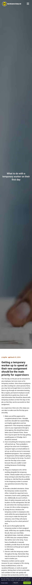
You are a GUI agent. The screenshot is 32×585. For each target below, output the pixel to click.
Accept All (27, 582)
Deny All (16, 582)
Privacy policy (4, 582)
